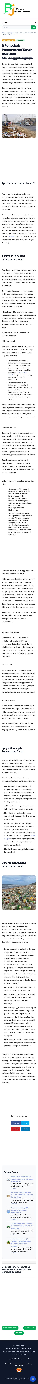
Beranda (19, 1333)
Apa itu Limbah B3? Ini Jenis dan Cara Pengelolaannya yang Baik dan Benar (22, 1194)
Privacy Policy (27, 1364)
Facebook (16, 1123)
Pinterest (15, 1129)
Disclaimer (19, 1365)
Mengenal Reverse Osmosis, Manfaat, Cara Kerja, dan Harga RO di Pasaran (22, 1179)
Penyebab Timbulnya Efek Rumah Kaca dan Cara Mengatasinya (20, 1210)
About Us (8, 1364)
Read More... (14, 1188)
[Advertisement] (19, 151)
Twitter (25, 1123)
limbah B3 (12, 237)
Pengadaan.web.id (24, 1359)
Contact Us (17, 1364)
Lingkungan (20, 40)
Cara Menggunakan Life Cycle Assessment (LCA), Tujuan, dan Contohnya (22, 1226)
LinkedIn (25, 1129)
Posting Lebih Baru (10, 1328)
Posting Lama (30, 1328)
